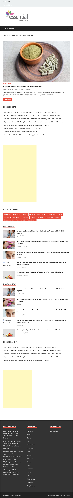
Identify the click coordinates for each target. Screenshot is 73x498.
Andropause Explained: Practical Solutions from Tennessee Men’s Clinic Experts (30, 112)
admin (17, 89)
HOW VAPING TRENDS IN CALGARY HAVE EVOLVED (22, 128)
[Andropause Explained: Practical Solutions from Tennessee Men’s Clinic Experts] (9, 231)
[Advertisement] (19, 173)
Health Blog (17, 495)
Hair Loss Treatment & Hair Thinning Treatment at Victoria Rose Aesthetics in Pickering (32, 115)
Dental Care (41, 214)
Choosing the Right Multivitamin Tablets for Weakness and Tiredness (26, 125)
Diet (60, 214)
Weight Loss (31, 220)
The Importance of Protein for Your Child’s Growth (20, 131)
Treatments (20, 220)
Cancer (24, 214)
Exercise (7, 217)
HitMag (67, 495)
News (57, 217)
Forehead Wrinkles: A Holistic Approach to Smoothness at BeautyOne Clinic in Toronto (32, 119)
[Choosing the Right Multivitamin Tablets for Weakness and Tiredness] (9, 272)
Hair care (40, 217)
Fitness (25, 217)
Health (49, 217)
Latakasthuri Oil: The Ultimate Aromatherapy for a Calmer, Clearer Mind (27, 135)
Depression (52, 214)
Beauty (16, 214)
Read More (7, 99)
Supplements (7, 84)
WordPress (59, 495)
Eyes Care (16, 217)
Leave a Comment (26, 89)
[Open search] (67, 28)
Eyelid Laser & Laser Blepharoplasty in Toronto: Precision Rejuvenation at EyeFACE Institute (34, 122)
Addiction (7, 214)
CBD (32, 214)
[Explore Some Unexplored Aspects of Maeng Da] (36, 61)
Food (33, 217)
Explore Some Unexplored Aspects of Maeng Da (24, 86)
